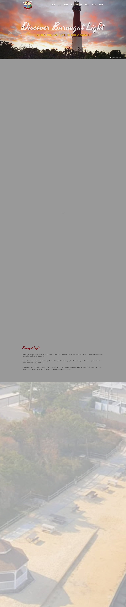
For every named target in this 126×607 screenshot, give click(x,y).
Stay (59, 5)
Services (79, 5)
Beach (87, 5)
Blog (94, 5)
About (101, 5)
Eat (72, 5)
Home (53, 5)
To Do (66, 5)
